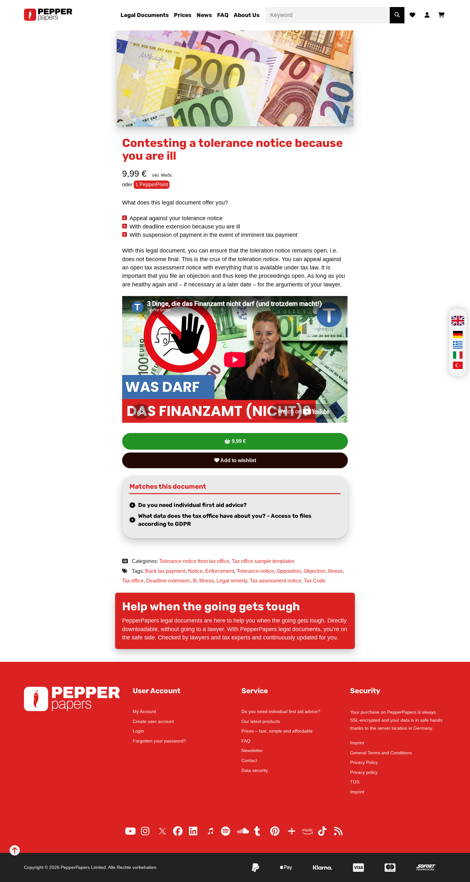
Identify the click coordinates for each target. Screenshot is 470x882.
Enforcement (219, 571)
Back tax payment (165, 571)
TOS (354, 781)
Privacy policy (364, 772)
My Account (144, 711)
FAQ (223, 15)
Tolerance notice (255, 571)
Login (138, 731)
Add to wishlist (237, 460)
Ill (195, 580)
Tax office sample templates (263, 561)
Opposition (289, 571)
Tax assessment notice (275, 580)
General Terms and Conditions (381, 752)
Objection (314, 571)
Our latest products (260, 721)
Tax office (133, 580)
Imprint (357, 742)
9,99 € (239, 441)
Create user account (153, 721)
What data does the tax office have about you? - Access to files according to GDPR (224, 520)
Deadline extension (168, 580)
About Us (247, 15)
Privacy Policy (364, 762)
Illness (335, 571)
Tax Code (314, 580)
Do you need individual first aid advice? (192, 505)
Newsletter (252, 750)
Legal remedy (231, 580)
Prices (183, 15)
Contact (249, 760)
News (204, 15)
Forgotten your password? (159, 740)
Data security (254, 770)
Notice (195, 571)
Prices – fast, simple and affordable (277, 731)
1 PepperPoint (151, 184)
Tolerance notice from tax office (194, 561)
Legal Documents (145, 15)
